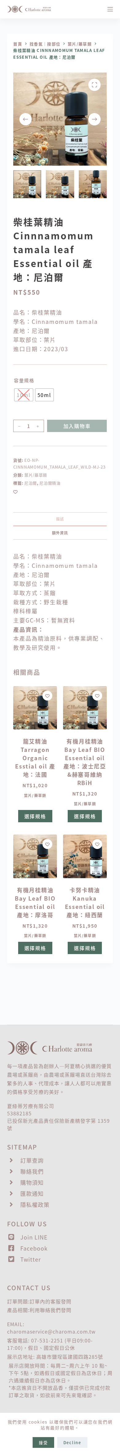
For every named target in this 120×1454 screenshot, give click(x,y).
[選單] (110, 9)
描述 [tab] (60, 518)
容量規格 (24, 380)
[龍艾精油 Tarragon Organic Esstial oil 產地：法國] (35, 708)
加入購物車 (77, 426)
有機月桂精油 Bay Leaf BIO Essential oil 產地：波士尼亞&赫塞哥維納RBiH (84, 762)
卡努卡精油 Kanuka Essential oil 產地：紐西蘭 (85, 902)
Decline (72, 1442)
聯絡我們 (50, 1310)
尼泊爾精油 (49, 483)
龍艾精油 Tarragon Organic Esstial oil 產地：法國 (35, 757)
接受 (43, 1442)
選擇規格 (35, 816)
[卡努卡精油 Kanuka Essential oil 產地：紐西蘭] (85, 856)
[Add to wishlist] (15, 491)
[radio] (23, 395)
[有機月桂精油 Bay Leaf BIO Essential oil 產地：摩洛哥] (35, 856)
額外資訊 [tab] (60, 532)
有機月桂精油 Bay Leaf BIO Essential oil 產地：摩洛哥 (35, 902)
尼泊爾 (30, 483)
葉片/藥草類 (35, 475)
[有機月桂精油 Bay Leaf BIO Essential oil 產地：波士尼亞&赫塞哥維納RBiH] (85, 708)
